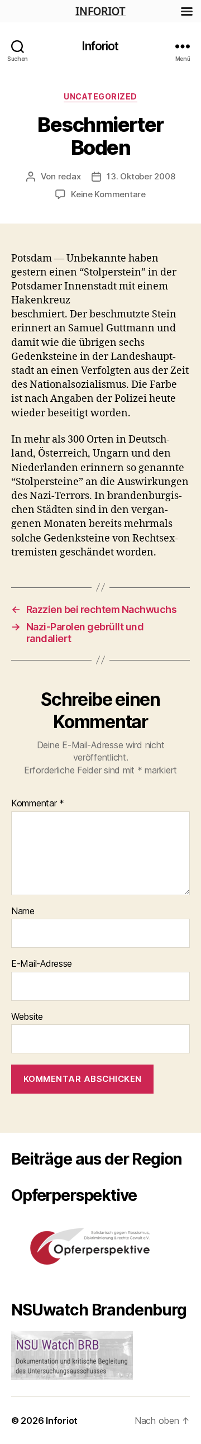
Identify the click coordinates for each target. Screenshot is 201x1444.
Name (23, 911)
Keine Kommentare (108, 194)
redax (69, 176)
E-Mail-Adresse (41, 964)
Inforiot (100, 46)
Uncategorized (100, 96)
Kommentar (37, 804)
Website (27, 1017)
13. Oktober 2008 (141, 176)
